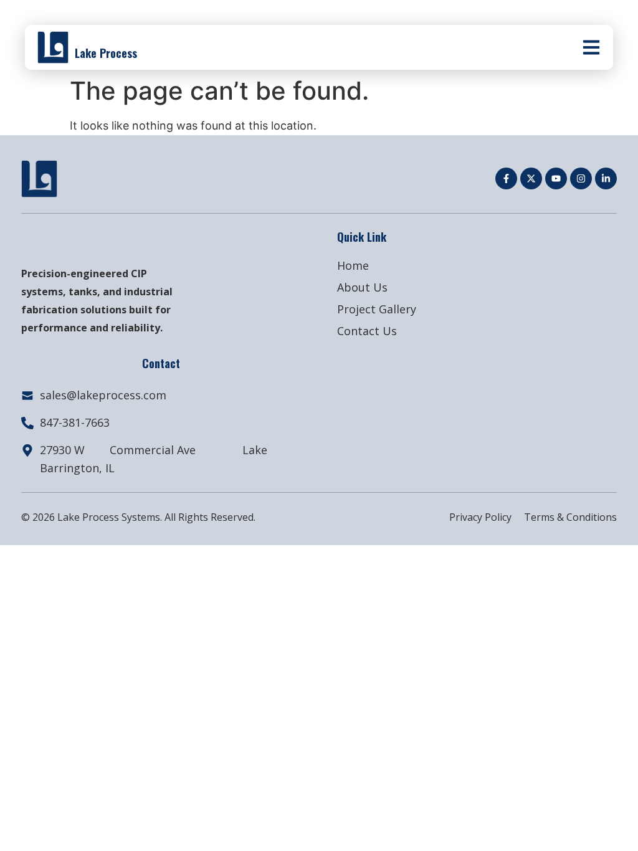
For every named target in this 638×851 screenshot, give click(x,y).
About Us (362, 287)
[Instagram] (581, 178)
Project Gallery (376, 309)
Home (353, 265)
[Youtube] (556, 178)
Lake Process (106, 53)
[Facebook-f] (506, 178)
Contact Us (367, 331)
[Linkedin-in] (606, 178)
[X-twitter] (531, 178)
